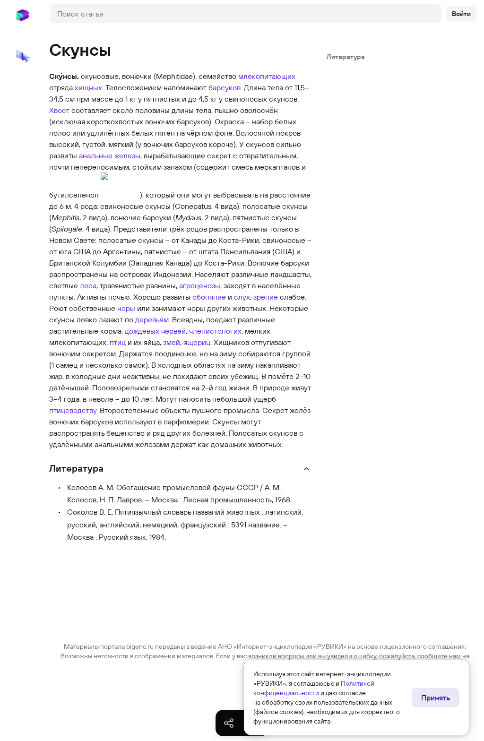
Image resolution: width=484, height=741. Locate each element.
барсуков (224, 87)
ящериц (196, 342)
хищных (88, 87)
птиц (118, 342)
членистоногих (215, 331)
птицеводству (72, 410)
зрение (265, 297)
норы (126, 308)
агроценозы (199, 285)
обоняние (209, 297)
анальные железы (109, 155)
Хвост (59, 110)
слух (242, 297)
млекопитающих (266, 76)
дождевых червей (155, 331)
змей (171, 342)
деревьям (152, 319)
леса (88, 285)
